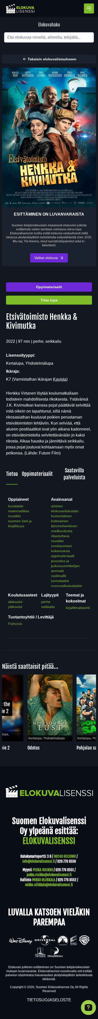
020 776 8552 (67, 880)
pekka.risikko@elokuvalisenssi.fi (49, 875)
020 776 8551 (65, 870)
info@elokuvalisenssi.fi (38, 861)
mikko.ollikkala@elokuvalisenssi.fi (49, 885)
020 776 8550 (66, 861)
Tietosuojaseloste (49, 1000)
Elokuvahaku (49, 24)
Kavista (59, 379)
